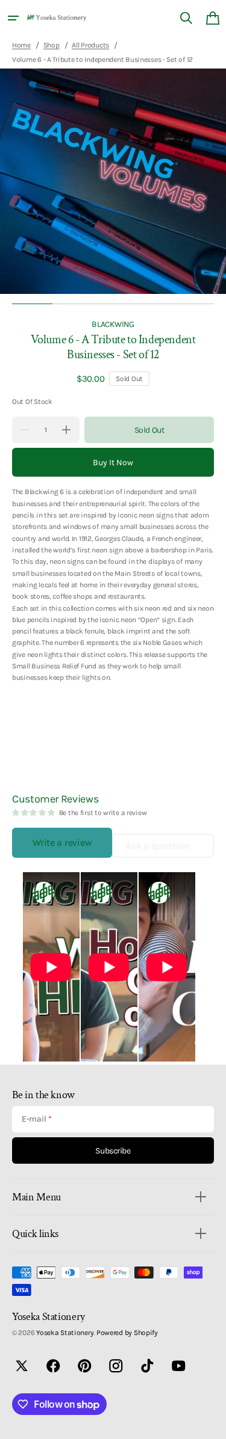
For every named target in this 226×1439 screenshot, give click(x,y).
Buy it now (113, 462)
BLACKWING (113, 324)
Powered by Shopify (127, 1332)
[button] (13, 18)
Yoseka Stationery (64, 1332)
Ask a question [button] (157, 845)
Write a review (62, 842)
